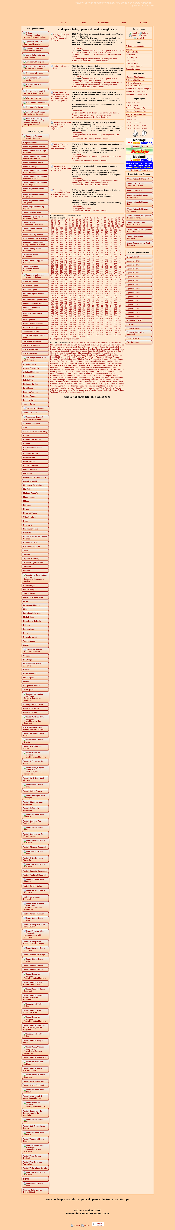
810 (66, 318)
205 (79, 240)
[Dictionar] (133, 170)
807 (52, 318)
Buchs (98, 349)
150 (120, 232)
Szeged (67, 386)
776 (57, 314)
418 (102, 267)
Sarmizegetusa (112, 380)
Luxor (73, 367)
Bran (120, 347)
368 (93, 261)
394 (66, 265)
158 (84, 234)
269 (79, 249)
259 (106, 247)
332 (75, 257)
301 (79, 253)
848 (93, 322)
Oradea (113, 371)
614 (120, 292)
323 (106, 255)
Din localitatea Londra (80, 83)
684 (75, 302)
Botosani (109, 347)
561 (97, 285)
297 (61, 253)
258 (102, 247)
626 (102, 294)
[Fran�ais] (143, 35)
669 (79, 300)
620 (75, 294)
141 (79, 232)
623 (88, 294)
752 (93, 310)
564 (111, 285)
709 (115, 304)
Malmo (115, 367)
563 (106, 285)
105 (61, 228)
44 (62, 222)
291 (106, 251)
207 (88, 240)
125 (79, 230)
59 (115, 222)
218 (66, 242)
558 (84, 285)
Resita (87, 378)
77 (105, 224)
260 (111, 247)
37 (112, 220)
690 (102, 302)
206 (84, 240)
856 (57, 324)
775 (52, 314)
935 (52, 335)
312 (57, 255)
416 (93, 267)
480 (93, 275)
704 (93, 304)
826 (66, 320)
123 (70, 230)
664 (57, 300)
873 (61, 327)
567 (52, 288)
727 (52, 308)
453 (115, 271)
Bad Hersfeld (111, 343)
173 (79, 236)
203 (70, 240)
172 (75, 236)
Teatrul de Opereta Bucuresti (135, 237)
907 (70, 331)
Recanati (81, 378)
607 (88, 292)
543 (88, 283)
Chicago (60, 353)
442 (66, 271)
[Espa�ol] (139, 38)
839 (52, 322)
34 (101, 220)
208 (93, 240)
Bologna (91, 347)
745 (61, 310)
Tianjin (120, 386)
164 (111, 234)
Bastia (80, 345)
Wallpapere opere (132, 102)
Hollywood (54, 363)
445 (79, 271)
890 (66, 329)
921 (61, 333)
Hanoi (86, 361)
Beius (105, 345)
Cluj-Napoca (93, 353)
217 (61, 242)
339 (106, 257)
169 (61, 236)
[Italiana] (144, 33)
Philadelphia (55, 376)
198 (120, 238)
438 (120, 269)
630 (120, 294)
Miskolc (96, 369)
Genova (73, 359)
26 (73, 220)
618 (66, 294)
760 (57, 312)
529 (97, 281)
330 (66, 257)
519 (52, 281)
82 (122, 224)
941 (79, 335)
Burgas (58, 351)
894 (84, 329)
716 (75, 306)
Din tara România (99, 55)
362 (66, 261)
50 (83, 222)
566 (120, 285)
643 (106, 296)
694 (120, 302)
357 (115, 259)
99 (108, 226)
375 (52, 263)
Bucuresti (105, 349)
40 (122, 220)
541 (79, 283)
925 (79, 333)
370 (102, 261)
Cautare (129, 49)
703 (88, 304)
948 (111, 335)
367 (88, 261)
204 (75, 240)
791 (52, 316)
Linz (92, 365)
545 (97, 283)
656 (93, 298)
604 (75, 292)
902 (120, 329)
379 (70, 263)
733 (79, 308)
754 (102, 310)
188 (75, 238)
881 (97, 327)
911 (88, 331)
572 (75, 288)
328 (57, 257)
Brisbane (83, 349)
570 (66, 288)
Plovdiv (92, 376)
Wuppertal (69, 392)
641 (97, 296)
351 (88, 259)
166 (120, 234)
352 (93, 259)
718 (84, 306)
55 (101, 222)
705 (97, 304)
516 (111, 279)
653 (79, 298)
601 (61, 292)
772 (111, 312)
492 (75, 277)
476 (75, 275)
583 (52, 290)
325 (115, 255)
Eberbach (63, 357)
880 (93, 327)
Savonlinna (59, 382)
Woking (121, 390)
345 (61, 259)
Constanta (111, 353)
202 (66, 240)
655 (88, 298)
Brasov (53, 349)
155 (70, 234)
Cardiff (120, 351)
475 (71, 275)
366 (84, 261)
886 (120, 327)
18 (119, 218)
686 (84, 302)
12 (97, 218)
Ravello (67, 378)
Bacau (103, 343)
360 (57, 261)
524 (75, 281)
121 (61, 230)
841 (61, 322)
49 (80, 222)
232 (57, 244)
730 (66, 308)
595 (106, 290)
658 (102, 298)
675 (106, 300)
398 (84, 265)
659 (106, 298)
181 (115, 236)
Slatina (120, 382)
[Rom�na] (134, 33)
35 (105, 220)
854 (120, 322)
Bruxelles (91, 349)
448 (93, 271)
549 (115, 283)
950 (120, 335)
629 (115, 294)
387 (106, 263)
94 (90, 226)
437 (115, 269)
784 (93, 314)
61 (122, 222)
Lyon (78, 367)
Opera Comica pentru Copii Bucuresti (138, 244)
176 (93, 236)
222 (84, 242)
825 (61, 320)
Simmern (102, 382)
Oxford (75, 374)
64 (58, 224)
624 (93, 294)
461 (79, 273)
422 (120, 267)
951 (52, 337)
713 (61, 306)
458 (66, 273)
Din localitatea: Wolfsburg (82, 185)
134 (120, 230)
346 (66, 259)
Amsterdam (80, 343)
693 (115, 302)
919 (52, 333)
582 (120, 288)
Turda (96, 388)
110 (84, 228)
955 (70, 337)
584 (57, 290)
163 (106, 234)
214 (120, 240)
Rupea (107, 378)
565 (115, 285)
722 (102, 306)
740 (111, 308)
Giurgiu (87, 359)
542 (84, 283)
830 (84, 320)
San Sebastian (70, 380)
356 (111, 259)
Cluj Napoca (83, 353)
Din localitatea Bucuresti (81, 55)
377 (61, 263)
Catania (53, 353)
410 (66, 267)
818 (102, 318)
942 (84, 335)
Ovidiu (69, 374)
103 (52, 228)
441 (61, 271)
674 (102, 300)
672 (93, 300)
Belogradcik (119, 345)
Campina (106, 351)
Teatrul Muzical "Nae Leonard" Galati (136, 224)
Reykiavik (95, 378)
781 (79, 314)
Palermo (87, 374)
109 (79, 228)
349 (79, 259)
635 (70, 296)
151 (52, 234)
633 (61, 296)
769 (97, 312)
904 (57, 331)
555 (70, 285)
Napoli (74, 371)
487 (52, 277)
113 (97, 228)
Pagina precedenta (57, 339)
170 (66, 236)
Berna (73, 347)
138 (66, 232)
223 (88, 242)
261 (115, 247)
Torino (66, 388)
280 (57, 251)
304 (93, 253)
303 (88, 253)
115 (105, 228)
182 (120, 236)
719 (88, 306)
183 (52, 238)
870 (120, 324)
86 (62, 226)
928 (93, 333)
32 (94, 220)
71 (83, 224)
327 (52, 257)
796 (75, 316)
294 (120, 251)
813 (79, 318)
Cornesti (63, 355)
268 (75, 249)
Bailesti (58, 345)
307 (106, 253)
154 (66, 234)
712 (57, 306)
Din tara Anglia (96, 83)
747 (70, 310)
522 (66, 281)
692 (111, 302)
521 (61, 281)
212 (111, 240)
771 (106, 312)
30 (87, 220)
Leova (82, 365)
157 (79, 234)
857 (61, 324)
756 (111, 310)
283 (70, 251)
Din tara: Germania (101, 185)
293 (115, 251)
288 (93, 251)
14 (105, 218)
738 (102, 308)
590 (84, 290)
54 (98, 222)
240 (93, 244)
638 (84, 296)
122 (66, 230)
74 (94, 224)
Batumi (86, 345)
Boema (98, 81)
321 (97, 255)
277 (115, 249)
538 (66, 283)
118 (119, 228)
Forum (123, 23)
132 (111, 230)
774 (120, 312)
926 (84, 333)
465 (97, 273)
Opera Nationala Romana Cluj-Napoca (137, 196)
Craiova (70, 355)
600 (57, 292)
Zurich (81, 392)
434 (102, 269)
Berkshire (61, 347)
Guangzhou (65, 361)
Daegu (83, 355)
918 (120, 331)
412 (75, 267)
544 (93, 283)
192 (93, 238)
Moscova (120, 369)
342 (120, 257)
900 (111, 329)
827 (70, 320)
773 (115, 312)
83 (51, 226)
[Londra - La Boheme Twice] (61, 68)
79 (112, 224)
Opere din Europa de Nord (136, 114)
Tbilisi (108, 386)
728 (57, 308)
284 (75, 251)
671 (88, 300)
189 (79, 238)
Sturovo (121, 384)
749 (79, 310)
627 (106, 294)
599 (52, 292)
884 (111, 327)
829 (79, 320)
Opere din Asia (131, 120)
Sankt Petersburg (83, 380)
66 (66, 224)
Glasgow (94, 359)
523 (70, 281)
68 (73, 224)
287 (88, 251)
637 (79, 296)
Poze (83, 23)
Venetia (93, 390)
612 (111, 292)
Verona (99, 390)
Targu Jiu (91, 386)
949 (115, 335)
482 (102, 275)
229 (115, 242)
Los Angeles (117, 365)
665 (61, 300)
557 (79, 285)
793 (61, 316)
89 (73, 226)
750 (84, 310)
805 (115, 316)
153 (61, 234)
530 (102, 281)
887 (52, 329)
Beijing (99, 345)
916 (111, 331)
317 (79, 255)
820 (111, 318)
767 (88, 312)
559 (88, 285)
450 (102, 271)
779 (70, 314)
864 (93, 324)
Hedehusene (100, 361)
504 (57, 279)
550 (120, 283)
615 (52, 294)
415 (88, 267)
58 (112, 222)
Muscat (68, 371)
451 (106, 271)
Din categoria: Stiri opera (81, 209)
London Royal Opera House (83, 81)
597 (115, 290)
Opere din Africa (132, 117)
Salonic (53, 380)
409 (61, 267)
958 (84, 337)
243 (106, 244)
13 (101, 218)
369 (97, 261)
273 (97, 249)
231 (52, 244)
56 (105, 222)
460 (75, 273)
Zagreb (76, 392)
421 (115, 267)
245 (115, 244)
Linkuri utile (130, 60)
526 (84, 281)
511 (88, 279)
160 (93, 234)
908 (75, 331)
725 (115, 306)
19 (122, 218)
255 (88, 247)
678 (120, 300)
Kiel (59, 365)
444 (75, 271)
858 (66, 324)
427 (70, 269)
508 (75, 279)
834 (102, 320)
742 (120, 308)
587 (70, 290)
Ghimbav (80, 359)
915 (106, 331)
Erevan (92, 357)
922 (66, 333)
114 (101, 228)
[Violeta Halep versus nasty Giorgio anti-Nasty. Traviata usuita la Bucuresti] (61, 40)
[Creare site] (144, 170)
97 (101, 226)
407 (52, 267)
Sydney (61, 386)
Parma (98, 374)
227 (106, 242)
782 (84, 314)
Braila (115, 347)
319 (88, 255)
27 (76, 220)
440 (57, 271)
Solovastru (66, 384)
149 (115, 232)
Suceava (53, 386)
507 (70, 279)
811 (70, 318)
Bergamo (53, 347)
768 (93, 312)
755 (106, 310)
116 (110, 228)
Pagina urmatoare (73, 339)
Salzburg (60, 380)
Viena (115, 390)
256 (93, 247)
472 (57, 275)
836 (111, 320)
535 (52, 283)
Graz (58, 361)
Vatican (75, 390)
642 (102, 296)
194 (102, 238)
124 (75, 230)
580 (111, 288)
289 (97, 251)
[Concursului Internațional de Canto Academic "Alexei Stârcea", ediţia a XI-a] (61, 196)
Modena (103, 369)
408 (57, 267)
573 (79, 288)
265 (61, 249)
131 (106, 230)
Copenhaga (54, 355)
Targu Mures (100, 386)
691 (106, 302)
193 (97, 238)
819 (106, 318)
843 (70, 322)
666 (66, 300)
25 (69, 220)
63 (55, 224)
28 (80, 220)
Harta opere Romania (134, 66)
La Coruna (76, 365)
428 (75, 269)
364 (75, 261)
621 (79, 294)
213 (115, 240)
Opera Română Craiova (109, 181)
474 (66, 275)
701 (79, 304)
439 (52, 271)
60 (119, 222)
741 (115, 308)
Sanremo (94, 380)
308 (111, 253)
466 (102, 273)
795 (70, 316)
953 (61, 337)
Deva (89, 355)
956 (75, 337)
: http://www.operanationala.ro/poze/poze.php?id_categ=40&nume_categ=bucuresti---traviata (94, 60)
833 (97, 320)
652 (75, 298)
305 (97, 253)
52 (90, 222)
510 (84, 279)
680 (57, 302)
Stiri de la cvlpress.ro (99, 183)
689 (97, 302)
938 (66, 335)
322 (102, 255)
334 (84, 257)
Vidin (110, 390)
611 (106, 292)
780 (75, 314)
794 (66, 316)
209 (97, 240)
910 (84, 331)
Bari (75, 345)
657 (97, 298)
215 (52, 242)
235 (70, 244)
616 (57, 294)
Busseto (64, 351)
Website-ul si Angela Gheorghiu (138, 89)
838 (120, 320)
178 (102, 236)
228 (111, 242)
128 (93, 230)
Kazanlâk (54, 365)
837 (115, 320)
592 (93, 290)
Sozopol (81, 384)
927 (88, 333)
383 (88, 263)
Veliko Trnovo (84, 390)
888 (57, 329)
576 (93, 288)
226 (102, 242)
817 (97, 318)
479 (89, 275)
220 (75, 242)
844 (75, 322)
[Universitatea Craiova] (139, 168)
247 (52, 247)
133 (115, 230)
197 (115, 238)
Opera (63, 23)
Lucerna (53, 367)
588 (75, 290)
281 (61, 251)
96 (98, 226)
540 (75, 283)
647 (52, 298)
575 (88, 288)
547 (106, 283)
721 (97, 306)
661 (115, 298)
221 (79, 242)
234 (66, 244)
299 (70, 253)
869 (115, 324)
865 (97, 324)
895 (88, 329)
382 (84, 263)
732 (75, 308)
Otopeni (63, 374)
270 (84, 249)
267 (70, 249)
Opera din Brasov (134, 190)
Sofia (60, 384)
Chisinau (67, 353)
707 (106, 304)
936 (57, 335)
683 (70, 302)
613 (115, 292)
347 (70, 259)
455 (52, 273)
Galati (67, 359)
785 (97, 314)
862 (84, 324)
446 (84, 271)
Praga (107, 376)
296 (57, 253)
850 (102, 322)
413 (79, 267)
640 (93, 296)
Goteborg (113, 359)
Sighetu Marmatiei (91, 382)
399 (88, 265)
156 (75, 234)
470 (120, 273)
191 (88, 238)
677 (115, 300)
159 (88, 234)
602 (66, 292)
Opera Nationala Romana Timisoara (137, 210)
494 (84, 277)
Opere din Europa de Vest (136, 111)
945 (97, 335)
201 (61, 240)
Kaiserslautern (116, 363)
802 (102, 316)
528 (93, 281)
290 (102, 251)
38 (115, 220)
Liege (88, 365)
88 (69, 226)
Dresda (107, 355)
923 (70, 333)
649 (61, 298)
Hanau (80, 361)
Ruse (112, 378)
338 (102, 257)
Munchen (61, 371)
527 (88, 281)
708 (111, 304)
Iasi (69, 363)
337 (97, 257)
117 (114, 228)
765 (79, 312)
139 (70, 232)
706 (102, 304)
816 (93, 318)
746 (66, 310)
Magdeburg (107, 367)
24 (66, 220)
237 (79, 244)
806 (120, 316)
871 (52, 327)
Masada (53, 369)
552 (57, 285)
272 (93, 249)
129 (97, 230)
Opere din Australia (133, 123)
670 (84, 300)
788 (111, 314)
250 (66, 247)
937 (61, 335)
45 (66, 222)
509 (79, 279)
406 (120, 265)
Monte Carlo (111, 369)
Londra (109, 365)
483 (107, 275)
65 (62, 224)
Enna (87, 357)
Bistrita (84, 347)
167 (52, 236)
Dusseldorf (54, 357)
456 (57, 273)
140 (75, 232)
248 (57, 247)
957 (79, 337)
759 (52, 312)
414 (84, 267)
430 (84, 269)
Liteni (104, 365)
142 (84, 232)
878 (84, 327)
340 (111, 257)
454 (120, 271)
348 (75, 259)
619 (70, 294)
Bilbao (78, 347)
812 (75, 318)
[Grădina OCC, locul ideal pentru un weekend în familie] (61, 148)
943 (88, 335)
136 (57, 232)
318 (84, 255)
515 (106, 279)
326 (120, 255)
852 (111, 322)
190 (84, 238)
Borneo (102, 347)
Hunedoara (63, 363)
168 (57, 236)
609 (97, 292)
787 (106, 314)
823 (52, 320)
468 (111, 273)
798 (84, 316)
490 (66, 277)
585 (61, 290)
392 (57, 265)
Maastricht (85, 367)
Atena (98, 343)
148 (111, 232)
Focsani (116, 357)
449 (97, 271)
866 (102, 324)
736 (93, 308)
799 (88, 316)
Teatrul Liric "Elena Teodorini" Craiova (135, 185)
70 (80, 224)
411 (70, 267)
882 (102, 327)
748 (75, 310)
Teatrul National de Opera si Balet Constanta (139, 217)
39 (119, 220)
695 (52, 304)
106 (66, 228)
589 (79, 290)
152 (57, 234)
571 (70, 288)
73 (90, 224)
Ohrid (108, 371)
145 (97, 232)
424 (57, 269)
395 (70, 265)
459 (70, 273)
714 (66, 306)
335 (88, 257)
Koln (63, 365)
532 (111, 281)
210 (102, 240)
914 (102, 331)
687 (88, 302)
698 (66, 304)
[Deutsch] (133, 35)
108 (75, 228)
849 (97, 322)
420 (111, 267)
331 (70, 257)
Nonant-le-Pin (94, 371)
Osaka (53, 374)
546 (102, 283)
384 (93, 263)
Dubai (112, 355)
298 (66, 253)
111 (88, 228)
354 (102, 259)
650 (66, 298)
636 (75, 296)
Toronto (72, 388)
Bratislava (60, 349)
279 (52, 251)
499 (106, 277)
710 (120, 304)
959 (88, 337)
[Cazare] (144, 146)
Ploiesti (86, 376)
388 (111, 263)
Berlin (68, 347)
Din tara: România (100, 117)
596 (111, 290)
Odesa (102, 371)
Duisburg (118, 355)
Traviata (108, 53)
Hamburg (74, 361)
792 (57, 316)
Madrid (100, 367)
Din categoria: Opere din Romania (85, 113)
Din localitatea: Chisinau (81, 211)
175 (88, 236)
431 (88, 269)
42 (55, 222)
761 (61, 312)
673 (97, 300)
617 (61, 294)
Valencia (118, 388)
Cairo (95, 351)
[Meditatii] (135, 146)
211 (106, 240)
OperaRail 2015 (111, 50)
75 (98, 224)
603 (70, 292)
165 (115, 234)
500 (111, 277)
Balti (63, 345)
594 (102, 290)
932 (111, 333)
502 (120, 277)
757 (115, 310)
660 (111, 298)
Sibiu (81, 382)
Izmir (96, 363)
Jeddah (102, 363)
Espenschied (101, 357)
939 (70, 335)
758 (120, 310)
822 (120, 318)
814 (84, 318)
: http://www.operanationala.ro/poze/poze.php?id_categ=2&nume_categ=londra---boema (94, 86)
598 (120, 290)
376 (57, 263)
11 (94, 218)
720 (93, 306)
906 (66, 331)
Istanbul (91, 363)
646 (120, 296)
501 (115, 277)
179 (106, 236)
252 (75, 247)
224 (93, 242)
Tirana (61, 388)
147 (106, 232)
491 (70, 277)
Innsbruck (83, 363)
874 (66, 327)
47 (73, 222)
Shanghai (74, 382)
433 (97, 269)
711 (52, 306)
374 (120, 261)
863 (88, 324)
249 (61, 247)
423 (52, 269)
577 (97, 288)
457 (61, 273)
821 (115, 318)
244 (111, 244)
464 (93, 273)
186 (66, 238)
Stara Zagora (103, 384)
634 (66, 296)
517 (115, 279)
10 (90, 218)
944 (93, 335)
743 (52, 310)
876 (75, 327)
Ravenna (73, 378)
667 (70, 300)
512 (93, 279)
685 (79, 302)
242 (102, 244)
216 (57, 242)
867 (106, 324)
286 (84, 251)
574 (84, 288)
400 (93, 265)
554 (66, 285)
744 (57, 310)
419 (106, 267)
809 (61, 318)
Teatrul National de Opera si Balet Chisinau (139, 230)
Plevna (79, 376)
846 (84, 322)
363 (70, 261)
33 (98, 220)
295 (52, 253)
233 (61, 244)
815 (88, 318)
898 (102, 329)
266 (66, 249)
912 (93, 331)
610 (102, 292)
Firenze (109, 357)
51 (87, 222)
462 (84, 273)
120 (57, 230)
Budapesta (113, 349)
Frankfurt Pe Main (57, 359)
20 (51, 220)
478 (84, 275)
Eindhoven (80, 357)
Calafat (100, 351)
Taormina (74, 386)
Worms (61, 392)
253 (79, 247)
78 (108, 224)
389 (115, 263)
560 (93, 285)
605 (79, 292)
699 (70, 304)
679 (52, 302)
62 (51, 224)
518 (120, 279)
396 (75, 265)
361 (61, 261)
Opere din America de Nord (136, 125)
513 (97, 279)
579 (106, 288)
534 (120, 281)
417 (97, 267)
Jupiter (107, 363)
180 (111, 236)
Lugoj (59, 367)
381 (79, 263)
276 (111, 249)
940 (75, 335)
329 (61, 257)
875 (70, 327)
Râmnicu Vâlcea (56, 378)
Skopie (114, 382)
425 (61, 269)
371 (106, 261)
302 (84, 253)
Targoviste (83, 386)
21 (55, 220)
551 (52, 285)
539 (70, 283)
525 (79, 281)
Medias (68, 369)
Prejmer (113, 376)
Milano (90, 369)
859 (70, 324)
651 (70, 298)
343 (52, 259)
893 (79, 329)
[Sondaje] (139, 154)
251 (70, 247)
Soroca (74, 384)
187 (70, 238)
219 (70, 242)
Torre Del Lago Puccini (85, 388)
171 (70, 236)
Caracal (114, 351)
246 (120, 244)
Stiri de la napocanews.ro (101, 115)
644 (111, 296)
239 (88, 244)
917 (115, 331)
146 (102, 232)
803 (106, 316)
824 (57, 320)
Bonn (97, 347)
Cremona (77, 355)
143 (88, 232)
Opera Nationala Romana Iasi (137, 203)
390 (120, 263)
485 (116, 275)
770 (102, 312)
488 (57, 277)
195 (106, 238)
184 (57, 238)
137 (61, 232)
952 (57, 337)
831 (88, 320)
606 (84, 292)
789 (115, 314)
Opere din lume (132, 105)
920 (57, 333)
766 (84, 312)
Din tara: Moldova (100, 211)
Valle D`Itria (54, 390)
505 (61, 279)
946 (102, 335)
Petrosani (111, 374)
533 (115, 281)
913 (97, 331)
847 (88, 322)
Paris (93, 374)
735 (88, 308)
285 (79, 251)
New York (81, 371)
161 (97, 234)
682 (66, 302)
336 (93, 257)
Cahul (90, 351)
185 (61, 238)
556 (75, 285)
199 (52, 240)
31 (90, 220)
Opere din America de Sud (136, 128)
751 (88, 310)
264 (57, 249)
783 (88, 314)
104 (57, 228)
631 (52, 296)
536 (57, 283)
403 (106, 265)
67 (69, 224)
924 (75, 333)
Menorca (83, 369)
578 (102, 288)
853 (115, 322)
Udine (101, 388)
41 (51, 222)
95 (94, 226)
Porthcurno (100, 376)
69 (76, 224)
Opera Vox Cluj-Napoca (109, 113)
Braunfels (68, 349)
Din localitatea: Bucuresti (82, 117)
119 (52, 230)
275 (106, 249)
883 (106, 327)
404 (111, 265)
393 (61, 265)
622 (84, 294)
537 (61, 283)
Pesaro (104, 374)
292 (111, 251)
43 (58, 222)
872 (57, 327)
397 (79, 265)
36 (108, 220)
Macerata (93, 367)
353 (97, 259)
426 (66, 269)
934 (120, 333)
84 (55, 226)
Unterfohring (109, 388)
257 (97, 247)
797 (79, 316)
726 (120, 306)
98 (105, 226)
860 (75, 324)
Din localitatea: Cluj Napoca (83, 139)
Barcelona (69, 345)
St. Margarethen (90, 384)
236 (75, 244)
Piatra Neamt (65, 376)
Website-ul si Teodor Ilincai (136, 94)
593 (97, 290)
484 (111, 275)
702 (84, 304)
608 (93, 292)
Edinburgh (71, 357)
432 (93, 269)
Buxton (78, 351)
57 (108, 222)
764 (75, 312)
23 (62, 220)
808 (57, 318)
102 (122, 226)
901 (115, 329)
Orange (119, 371)
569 (61, 288)
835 (106, 320)
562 (102, 285)
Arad (87, 343)
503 (52, 279)
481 (98, 275)
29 (83, 220)
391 (52, 265)
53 (94, 222)
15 (108, 218)
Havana (92, 361)
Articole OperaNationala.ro (93, 50)
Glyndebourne (103, 359)
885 (115, 327)
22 (58, 220)
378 (66, 263)
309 (115, 253)
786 (102, 314)
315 (70, 255)
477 (80, 275)
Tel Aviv (114, 386)
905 (61, 331)
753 (97, 310)
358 (120, 259)
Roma (101, 378)
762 (66, 312)
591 (88, 290)
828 (75, 320)
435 (106, 269)
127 (88, 230)
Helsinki (118, 361)
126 (84, 230)
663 (52, 300)
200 (57, 240)
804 (111, 316)
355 (106, 259)
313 (61, 255)
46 (69, 222)
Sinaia (108, 382)
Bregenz (76, 349)
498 (102, 277)
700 (75, 304)
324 (111, 255)
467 (106, 273)
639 (88, 296)
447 (88, 271)
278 (120, 249)
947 (106, 335)
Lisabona (97, 365)
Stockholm (113, 384)
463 (88, 273)
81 (119, 224)
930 (102, 333)
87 (66, 226)
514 (102, 279)
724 (111, 306)
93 (87, 226)
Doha (93, 355)
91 (80, 226)
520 (57, 281)
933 (115, 333)
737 (97, 308)
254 (84, 247)
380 (75, 263)
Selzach (67, 382)
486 (120, 275)
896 (93, 329)
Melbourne (75, 369)
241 (97, 244)
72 (87, 224)
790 (120, 314)
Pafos (80, 374)
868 (111, 324)
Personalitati (103, 23)
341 (115, 257)
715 (70, 306)
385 (97, 263)
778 (66, 314)
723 (106, 306)
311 (52, 255)
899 (106, 329)
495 (88, 277)
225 (97, 242)
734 (84, 308)
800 (93, 316)
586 (66, 290)
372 (111, 261)
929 (97, 333)
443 (70, 271)
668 (75, 300)
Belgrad (111, 345)
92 (83, 226)
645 (115, 296)
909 (79, 331)
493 (79, 277)
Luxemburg (66, 367)
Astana (92, 343)
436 (111, 269)
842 (66, 322)
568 (57, 288)
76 (101, 224)
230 (120, 242)
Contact (143, 23)
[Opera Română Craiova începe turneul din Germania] (61, 170)
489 (61, 277)
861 (79, 324)
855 (52, 324)
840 (57, 322)
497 (97, 277)
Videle (105, 390)
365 (79, 261)
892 (75, 329)
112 (92, 228)
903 (52, 331)
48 (76, 222)
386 (102, 263)
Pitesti (73, 376)
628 (111, 294)
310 (120, 253)
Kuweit (68, 365)
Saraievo (101, 380)
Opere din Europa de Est (135, 108)
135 (52, 232)
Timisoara (54, 388)
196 (111, 238)
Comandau (102, 353)
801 (97, 316)
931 (106, 333)
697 (61, 304)
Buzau (84, 351)
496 (93, 277)
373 (115, 261)
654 (84, 298)
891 (70, 329)
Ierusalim (75, 363)
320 (93, 255)
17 (115, 218)
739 (106, 308)
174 (84, 236)
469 (115, 273)
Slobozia (53, 384)
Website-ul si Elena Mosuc (136, 92)
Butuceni (71, 351)
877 (79, 327)
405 (115, 265)
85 (58, 226)
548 (111, 283)
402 (102, 265)
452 (111, 271)
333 (79, 257)
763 (70, 312)
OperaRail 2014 (111, 79)
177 (97, 236)
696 (57, 304)
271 (88, 249)
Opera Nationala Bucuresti (138, 179)
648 (57, 298)
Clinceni (74, 353)
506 (66, 279)
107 (70, 228)
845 (79, 322)
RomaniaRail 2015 (96, 53)
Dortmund (100, 355)
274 (102, 249)
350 (84, 259)
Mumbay (53, 371)
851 (106, 322)
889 (61, 329)
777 (61, 314)
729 (61, 308)
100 (113, 226)
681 (61, 302)
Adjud (73, 343)
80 (115, 224)
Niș (86, 371)
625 (97, 294)
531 (106, 281)
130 (102, 230)
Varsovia (68, 390)
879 (88, 327)
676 (111, 300)
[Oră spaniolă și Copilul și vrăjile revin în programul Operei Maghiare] (61, 129)
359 (52, 261)
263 (52, 249)
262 (120, 247)
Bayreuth (92, 345)
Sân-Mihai (119, 378)
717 (79, 306)
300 (75, 253)
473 (62, 275)
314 (66, 255)
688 (93, 302)
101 (117, 226)
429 (79, 269)
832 (93, 320)
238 (84, 244)
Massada (60, 369)
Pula (118, 376)
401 (97, 265)
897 (97, 329)
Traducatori (130, 55)
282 (66, 251)
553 (61, 285)
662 (120, 298)
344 (57, 259)
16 (112, 218)
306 (102, 253)
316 (75, 255)
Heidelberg (110, 361)
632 (57, 296)
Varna (62, 390)
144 (93, 232)
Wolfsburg (54, 392)
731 (70, 308)
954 (66, 337)
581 (115, 288)
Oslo (58, 374)
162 (102, 234)
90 (76, 226)
